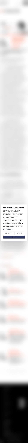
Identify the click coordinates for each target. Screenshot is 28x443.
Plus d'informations (8, 229)
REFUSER (19, 233)
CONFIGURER (8, 233)
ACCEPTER (14, 237)
